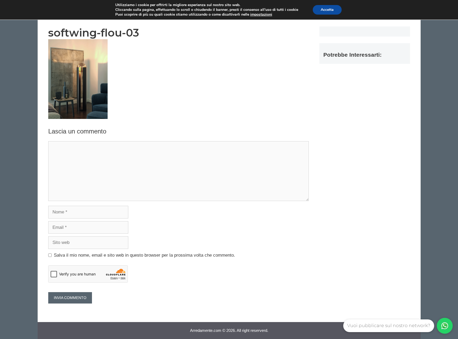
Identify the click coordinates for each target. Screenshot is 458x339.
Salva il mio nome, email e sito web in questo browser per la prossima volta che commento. (144, 255)
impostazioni (261, 14)
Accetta (327, 9)
